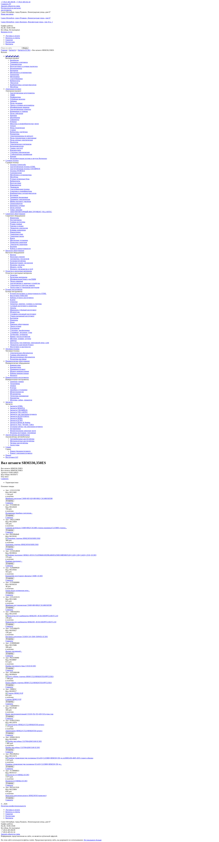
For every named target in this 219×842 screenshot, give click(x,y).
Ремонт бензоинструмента (20, 451)
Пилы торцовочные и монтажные (23, 138)
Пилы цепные (15, 208)
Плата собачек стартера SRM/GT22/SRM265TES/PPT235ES (28, 683)
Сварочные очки (16, 234)
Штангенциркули (17, 392)
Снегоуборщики (16, 79)
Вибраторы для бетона (19, 132)
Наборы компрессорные (19, 373)
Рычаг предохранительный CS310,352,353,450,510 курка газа (29, 714)
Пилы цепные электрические (21, 140)
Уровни (13, 386)
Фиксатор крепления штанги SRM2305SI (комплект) (26, 796)
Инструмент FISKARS (19, 296)
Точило (13, 126)
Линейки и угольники (18, 390)
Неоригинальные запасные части (23, 431)
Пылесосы (14, 142)
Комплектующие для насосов (21, 263)
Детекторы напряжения (19, 396)
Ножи (12, 322)
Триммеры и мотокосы (19, 62)
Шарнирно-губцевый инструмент (23, 310)
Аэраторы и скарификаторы (21, 191)
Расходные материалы (18, 277)
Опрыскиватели (16, 203)
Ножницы (14, 320)
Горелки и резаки (16, 226)
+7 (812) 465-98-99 (8, 2)
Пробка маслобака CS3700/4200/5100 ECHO (22, 747)
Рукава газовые (16, 224)
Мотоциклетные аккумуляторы (22, 441)
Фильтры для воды (17, 265)
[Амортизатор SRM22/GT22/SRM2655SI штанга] (24, 725)
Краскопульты (15, 150)
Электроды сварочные (18, 244)
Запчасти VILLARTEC (19, 412)
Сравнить (4, 479)
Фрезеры (13, 115)
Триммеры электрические (20, 199)
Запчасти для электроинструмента (23, 414)
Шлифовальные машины (19, 107)
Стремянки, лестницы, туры (21, 332)
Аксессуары (14, 445)
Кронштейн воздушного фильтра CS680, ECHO (24, 576)
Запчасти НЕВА (16, 418)
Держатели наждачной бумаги (22, 345)
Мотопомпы (15, 77)
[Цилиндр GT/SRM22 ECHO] (17, 775)
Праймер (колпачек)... (13, 561)
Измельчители (15, 185)
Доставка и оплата (12, 36)
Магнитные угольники (19, 240)
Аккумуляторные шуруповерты (22, 93)
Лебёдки (13, 341)
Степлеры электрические (20, 152)
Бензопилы (14, 60)
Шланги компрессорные (19, 371)
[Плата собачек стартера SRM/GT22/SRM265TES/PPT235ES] (29, 676)
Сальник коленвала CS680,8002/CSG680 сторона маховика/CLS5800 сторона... (36, 528)
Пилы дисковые (16, 103)
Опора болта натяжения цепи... (17, 591)
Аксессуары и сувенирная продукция (24, 287)
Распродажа (10, 42)
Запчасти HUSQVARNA (19, 416)
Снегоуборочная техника (20, 189)
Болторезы (14, 318)
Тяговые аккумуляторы (19, 443)
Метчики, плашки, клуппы (20, 339)
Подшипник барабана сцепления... (19, 513)
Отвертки (14, 302)
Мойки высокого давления (20, 201)
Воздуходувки (15, 183)
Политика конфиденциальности (13, 806)
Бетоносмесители (17, 146)
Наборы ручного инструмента (22, 298)
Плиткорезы (15, 328)
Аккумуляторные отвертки (20, 109)
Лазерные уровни (17, 382)
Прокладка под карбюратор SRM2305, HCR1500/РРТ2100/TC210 (30, 622)
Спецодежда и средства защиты (22, 285)
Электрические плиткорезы (20, 144)
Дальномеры (15, 384)
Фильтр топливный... (13, 651)
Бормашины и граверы (19, 111)
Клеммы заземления (18, 230)
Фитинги (13, 375)
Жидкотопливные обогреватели (22, 357)
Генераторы (14, 75)
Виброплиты (15, 81)
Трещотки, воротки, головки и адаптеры (26, 304)
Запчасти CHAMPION (18, 410)
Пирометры (14, 398)
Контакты (9, 44)
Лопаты (13, 308)
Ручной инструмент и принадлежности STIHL (28, 294)
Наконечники (15, 232)
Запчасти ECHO (16, 420)
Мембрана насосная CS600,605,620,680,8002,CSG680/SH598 (28, 498)
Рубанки (13, 122)
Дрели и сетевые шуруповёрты (22, 105)
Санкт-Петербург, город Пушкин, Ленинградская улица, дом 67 (26, 18)
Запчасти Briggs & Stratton (20, 422)
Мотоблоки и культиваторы (21, 72)
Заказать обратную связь (10, 6)
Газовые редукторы (17, 222)
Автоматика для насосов (19, 259)
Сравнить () (6, 4)
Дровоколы (14, 187)
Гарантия (9, 40)
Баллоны (13, 246)
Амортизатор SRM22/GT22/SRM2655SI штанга (23, 731)
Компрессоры (15, 365)
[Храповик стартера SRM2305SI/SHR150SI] (22, 538)
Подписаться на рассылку (11, 8)
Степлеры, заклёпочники (20, 330)
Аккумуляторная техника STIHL (22, 167)
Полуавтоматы (16, 220)
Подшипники (15, 429)
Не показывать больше (93, 840)
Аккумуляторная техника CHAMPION (25, 169)
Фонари (13, 156)
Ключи (12, 300)
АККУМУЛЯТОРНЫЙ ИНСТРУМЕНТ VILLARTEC (31, 212)
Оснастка (13, 275)
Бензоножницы (16, 68)
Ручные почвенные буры (19, 179)
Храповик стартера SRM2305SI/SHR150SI (21, 544)
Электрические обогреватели (21, 353)
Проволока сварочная (18, 242)
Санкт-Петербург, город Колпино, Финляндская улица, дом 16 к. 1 (27, 22)
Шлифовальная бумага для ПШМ (23, 279)
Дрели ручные (15, 326)
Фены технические (17, 128)
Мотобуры (14, 87)
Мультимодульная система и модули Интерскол (28, 158)
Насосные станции (17, 257)
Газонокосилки (16, 64)
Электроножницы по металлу (21, 136)
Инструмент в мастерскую (20, 347)
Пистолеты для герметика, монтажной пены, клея (29, 343)
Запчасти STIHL (16, 406)
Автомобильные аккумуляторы (22, 439)
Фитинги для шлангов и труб (21, 269)
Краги (12, 238)
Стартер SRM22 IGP (13, 699)
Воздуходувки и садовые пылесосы (24, 66)
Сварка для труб (16, 148)
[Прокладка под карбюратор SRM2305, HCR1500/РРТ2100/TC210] (31, 616)
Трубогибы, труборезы (19, 334)
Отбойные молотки (17, 99)
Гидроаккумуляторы (18, 261)
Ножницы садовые (17, 205)
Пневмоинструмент (17, 369)
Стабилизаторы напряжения (21, 154)
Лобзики (13, 101)
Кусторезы (14, 195)
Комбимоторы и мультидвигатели (23, 85)
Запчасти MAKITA (17, 408)
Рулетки (13, 388)
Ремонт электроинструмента (21, 453)
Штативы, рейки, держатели (21, 400)
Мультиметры (15, 394)
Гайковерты (14, 120)
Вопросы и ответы (12, 38)
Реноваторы (14, 134)
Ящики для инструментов (20, 336)
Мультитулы (15, 312)
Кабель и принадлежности (20, 248)
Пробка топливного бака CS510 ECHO (20, 666)
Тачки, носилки (16, 210)
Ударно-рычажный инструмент (22, 316)
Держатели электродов (19, 228)
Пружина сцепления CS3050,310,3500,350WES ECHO (26, 637)
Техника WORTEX (17, 171)
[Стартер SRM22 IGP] (14, 693)
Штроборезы (15, 117)
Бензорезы (14, 70)
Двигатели (14, 83)
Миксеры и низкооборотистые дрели (24, 124)
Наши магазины (7, 14)
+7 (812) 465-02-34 (23, 2)
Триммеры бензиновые (19, 197)
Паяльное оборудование (19, 324)
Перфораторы (15, 97)
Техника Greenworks (18, 165)
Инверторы (14, 218)
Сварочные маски (17, 236)
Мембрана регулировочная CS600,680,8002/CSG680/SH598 (28, 605)
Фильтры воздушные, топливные (23, 433)
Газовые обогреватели (18, 355)
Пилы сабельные (16, 113)
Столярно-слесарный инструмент (23, 314)
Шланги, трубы (16, 267)
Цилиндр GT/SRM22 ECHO (16, 781)
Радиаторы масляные (18, 359)
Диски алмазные (16, 281)
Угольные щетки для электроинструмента (26, 427)
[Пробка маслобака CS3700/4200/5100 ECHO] (23, 741)
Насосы (13, 255)
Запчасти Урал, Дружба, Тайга (22, 424)
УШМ (12, 95)
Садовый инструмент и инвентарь (23, 306)
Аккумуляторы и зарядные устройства (25, 283)
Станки (13, 130)
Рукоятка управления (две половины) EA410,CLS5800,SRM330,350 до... (33, 764)
